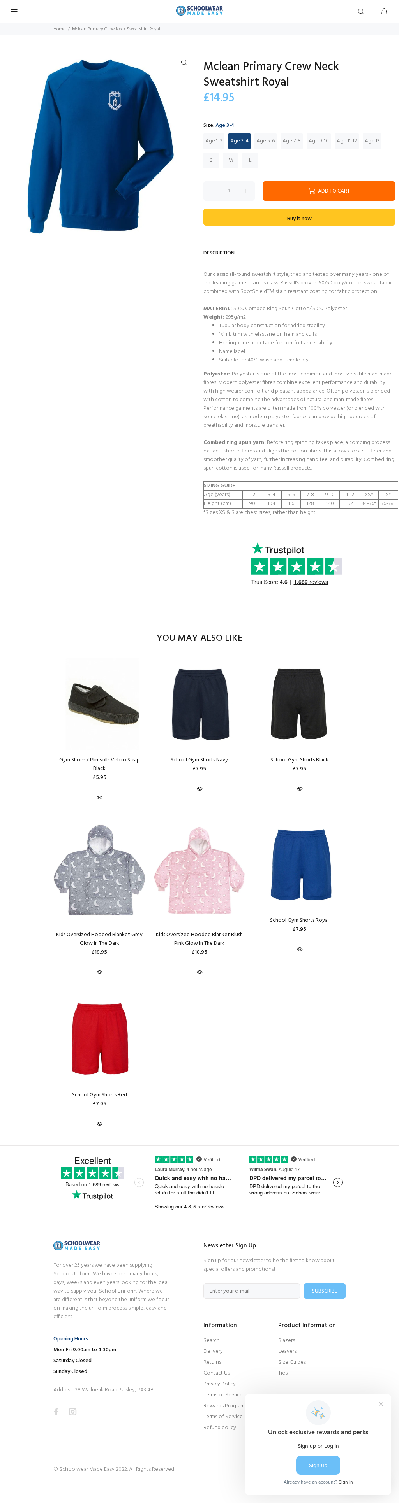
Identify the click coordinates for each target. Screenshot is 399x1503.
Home (59, 29)
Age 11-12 (347, 141)
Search (211, 1340)
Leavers (287, 1351)
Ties (283, 1373)
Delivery (213, 1351)
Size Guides (292, 1362)
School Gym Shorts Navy (199, 760)
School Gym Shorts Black (299, 760)
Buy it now (299, 218)
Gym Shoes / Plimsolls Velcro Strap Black (99, 764)
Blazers (286, 1340)
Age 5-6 (265, 141)
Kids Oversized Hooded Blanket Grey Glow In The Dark (99, 939)
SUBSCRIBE (324, 1291)
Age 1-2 (213, 141)
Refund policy (219, 1427)
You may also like (200, 639)
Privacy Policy (219, 1384)
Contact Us (216, 1373)
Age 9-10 (319, 141)
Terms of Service (223, 1395)
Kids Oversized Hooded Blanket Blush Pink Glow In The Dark (199, 939)
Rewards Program (224, 1405)
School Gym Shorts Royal (299, 920)
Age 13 (372, 141)
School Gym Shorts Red (99, 1095)
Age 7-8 (291, 141)
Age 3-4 (239, 141)
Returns (212, 1362)
